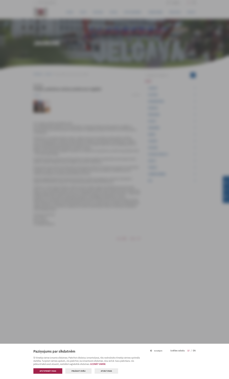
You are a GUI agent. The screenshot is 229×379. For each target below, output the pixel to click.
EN (194, 350)
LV (188, 350)
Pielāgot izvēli (78, 371)
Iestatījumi (158, 351)
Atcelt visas (106, 371)
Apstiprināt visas (48, 371)
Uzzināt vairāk (98, 364)
